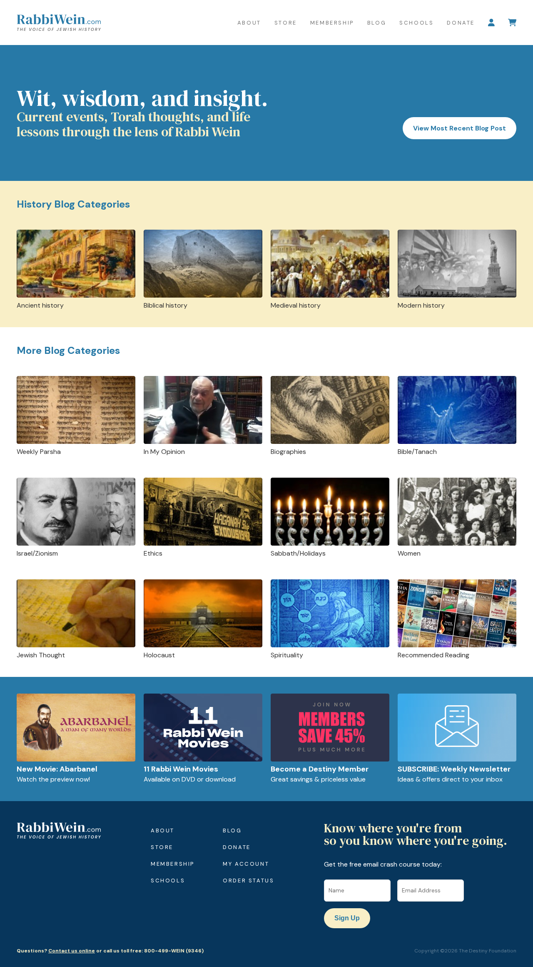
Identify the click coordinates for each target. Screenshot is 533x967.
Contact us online (71, 950)
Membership (332, 22)
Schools (416, 22)
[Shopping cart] (512, 22)
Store (285, 22)
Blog (376, 22)
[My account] (491, 22)
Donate (461, 22)
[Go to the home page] (59, 22)
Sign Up (347, 918)
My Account (246, 863)
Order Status (248, 880)
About (249, 22)
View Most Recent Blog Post (459, 128)
